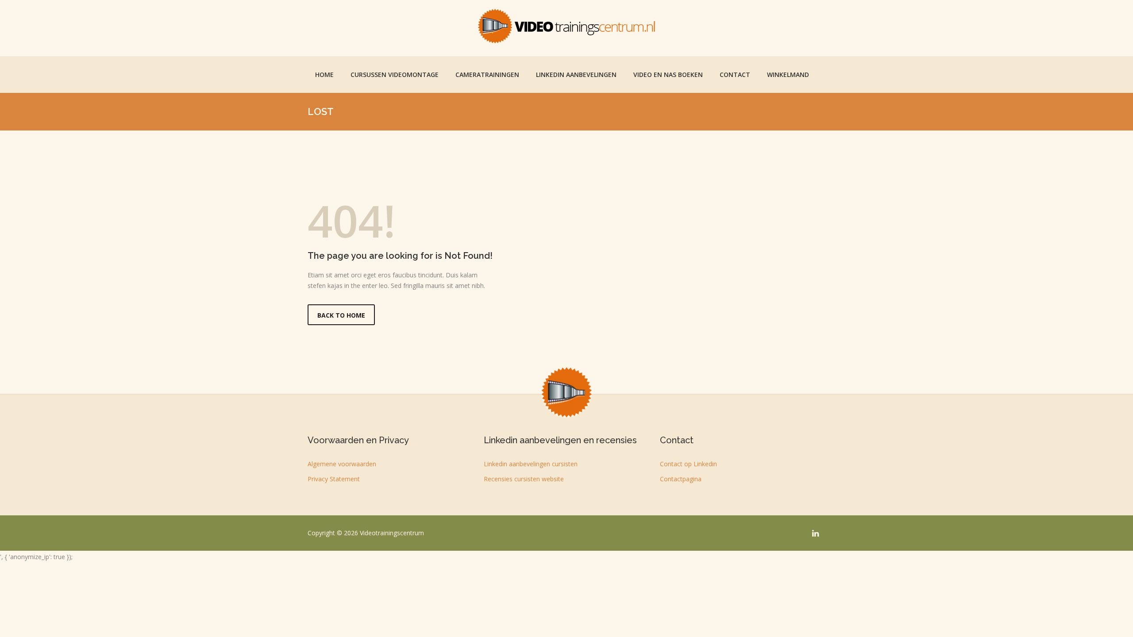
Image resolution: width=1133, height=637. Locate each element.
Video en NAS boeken (668, 74)
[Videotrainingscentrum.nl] (566, 26)
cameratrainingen (487, 74)
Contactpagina (680, 479)
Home (324, 74)
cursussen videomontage (395, 74)
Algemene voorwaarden (342, 464)
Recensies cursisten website (524, 479)
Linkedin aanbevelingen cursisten (531, 464)
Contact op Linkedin (688, 464)
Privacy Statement (334, 479)
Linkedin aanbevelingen (576, 74)
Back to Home (341, 315)
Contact (735, 74)
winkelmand (788, 74)
